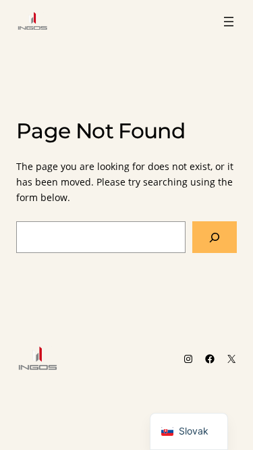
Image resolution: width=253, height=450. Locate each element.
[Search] (214, 237)
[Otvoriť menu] (229, 21)
